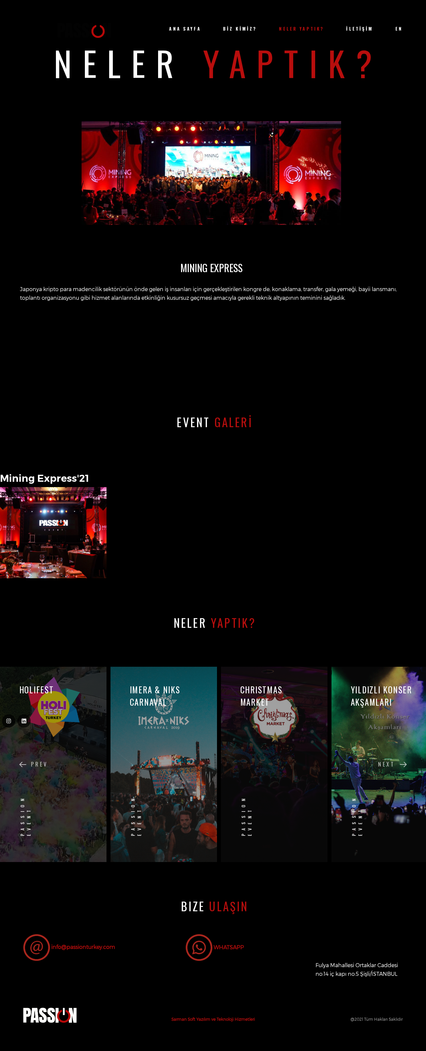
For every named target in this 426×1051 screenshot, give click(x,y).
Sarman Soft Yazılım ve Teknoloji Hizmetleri (213, 1019)
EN (399, 29)
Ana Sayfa (185, 29)
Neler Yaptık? (301, 29)
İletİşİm (359, 29)
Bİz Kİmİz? (240, 29)
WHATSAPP (228, 947)
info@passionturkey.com (83, 947)
